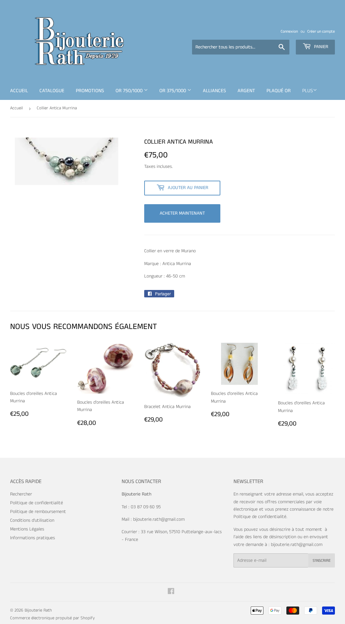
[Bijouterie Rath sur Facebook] (171, 592)
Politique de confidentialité (36, 503)
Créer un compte (321, 31)
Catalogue (51, 90)
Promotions (90, 90)
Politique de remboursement (38, 511)
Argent (246, 90)
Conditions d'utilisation (32, 520)
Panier (320, 46)
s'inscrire (322, 560)
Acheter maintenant (182, 213)
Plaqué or (278, 90)
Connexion (289, 31)
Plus (307, 90)
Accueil (19, 90)
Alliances (214, 90)
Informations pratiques (32, 538)
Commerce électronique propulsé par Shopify (52, 618)
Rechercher (21, 494)
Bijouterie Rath (38, 610)
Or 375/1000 (173, 90)
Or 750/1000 (130, 90)
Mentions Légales (27, 529)
